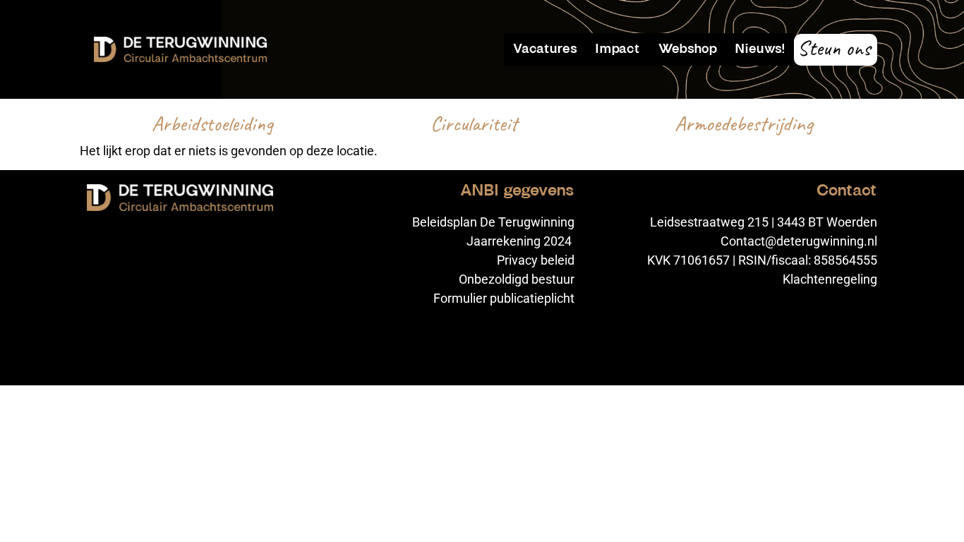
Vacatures (545, 49)
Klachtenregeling (830, 279)
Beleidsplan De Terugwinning (493, 222)
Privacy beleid (535, 260)
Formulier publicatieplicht (503, 298)
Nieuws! (760, 49)
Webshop (687, 49)
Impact (618, 49)
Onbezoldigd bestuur (516, 279)
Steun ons (833, 48)
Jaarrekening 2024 (520, 241)
